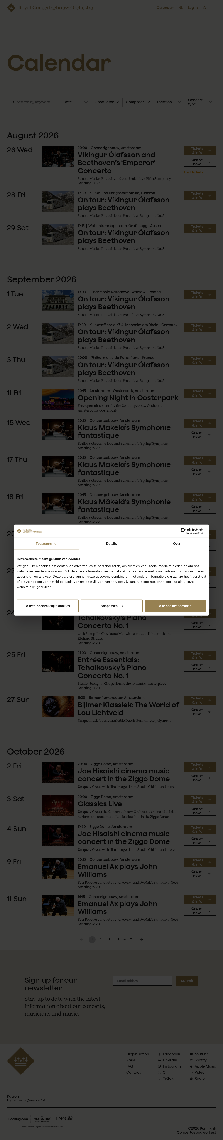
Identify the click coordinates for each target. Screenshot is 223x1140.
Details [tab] (111, 543)
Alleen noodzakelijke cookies (48, 605)
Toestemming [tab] (46, 543)
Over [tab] (177, 543)
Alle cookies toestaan (175, 605)
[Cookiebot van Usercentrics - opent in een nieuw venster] (187, 531)
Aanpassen (109, 605)
